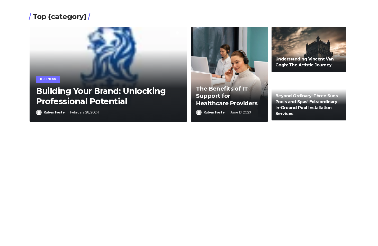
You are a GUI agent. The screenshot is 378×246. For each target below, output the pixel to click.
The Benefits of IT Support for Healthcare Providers (226, 96)
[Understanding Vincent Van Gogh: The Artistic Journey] (309, 49)
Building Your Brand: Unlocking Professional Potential (101, 96)
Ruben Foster (55, 112)
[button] (177, 33)
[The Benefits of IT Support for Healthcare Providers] (229, 74)
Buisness (48, 79)
